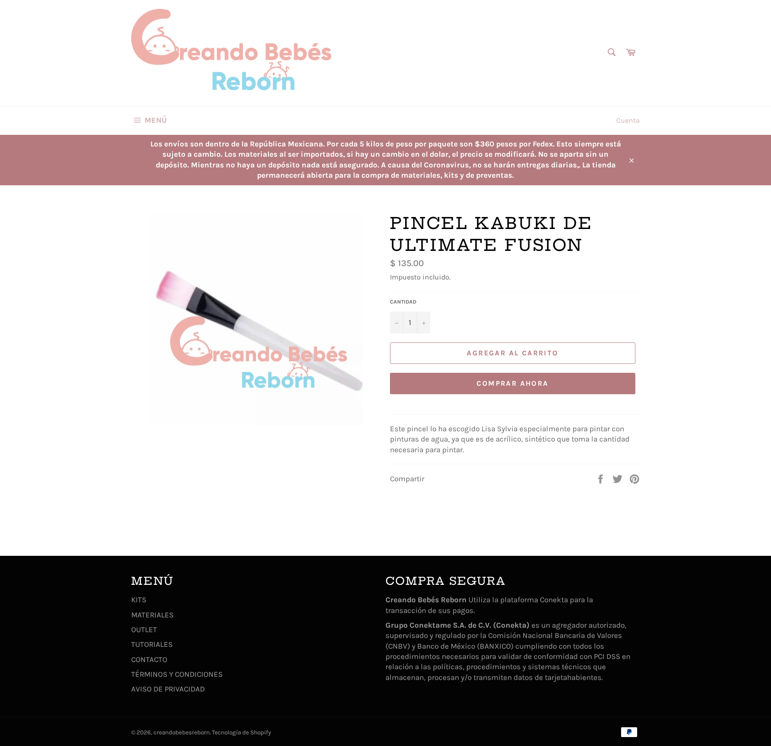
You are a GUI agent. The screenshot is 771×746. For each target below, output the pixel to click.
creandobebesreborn (181, 732)
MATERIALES (152, 614)
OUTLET (144, 629)
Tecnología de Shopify (241, 732)
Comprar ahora (512, 383)
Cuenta (628, 120)
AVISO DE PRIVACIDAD (168, 688)
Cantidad (403, 302)
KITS (138, 599)
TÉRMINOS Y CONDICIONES (177, 674)
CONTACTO (149, 659)
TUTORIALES (152, 644)
